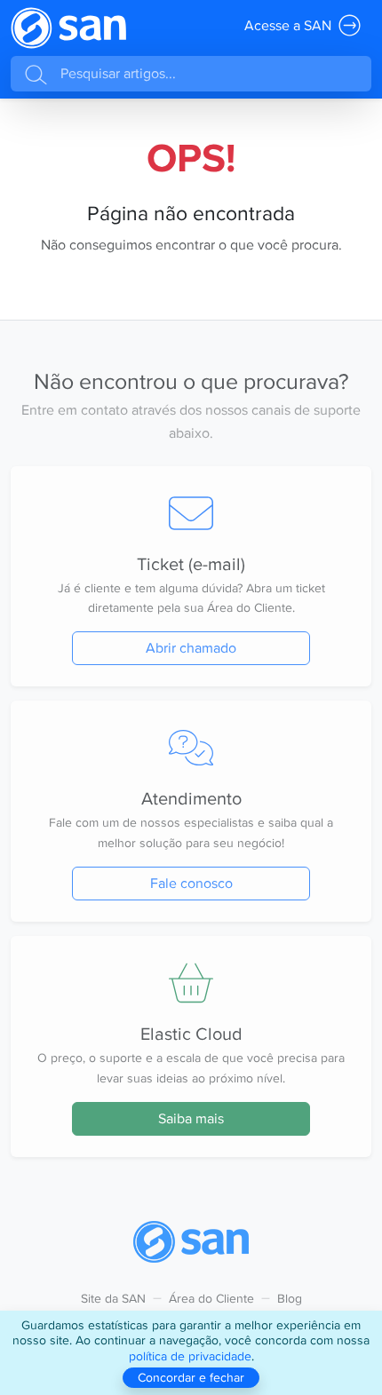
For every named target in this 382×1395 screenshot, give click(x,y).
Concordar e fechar (191, 1377)
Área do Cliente (211, 1298)
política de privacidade (190, 1356)
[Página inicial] (68, 28)
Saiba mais (191, 1118)
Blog (289, 1298)
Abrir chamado (191, 648)
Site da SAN (113, 1298)
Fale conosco (191, 883)
